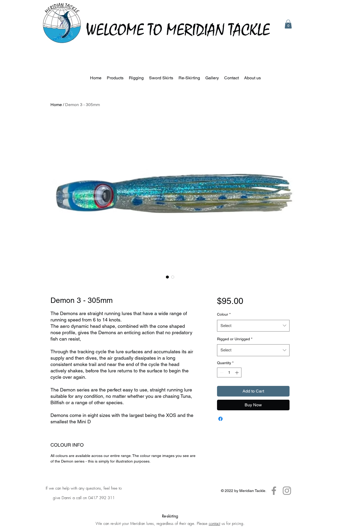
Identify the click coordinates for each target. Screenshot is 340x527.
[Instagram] (286, 490)
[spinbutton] (229, 372)
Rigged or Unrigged (234, 339)
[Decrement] (221, 372)
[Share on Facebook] (220, 419)
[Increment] (237, 372)
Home (56, 104)
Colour (224, 314)
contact (214, 523)
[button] (288, 24)
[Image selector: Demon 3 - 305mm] (167, 277)
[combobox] (253, 326)
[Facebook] (273, 490)
